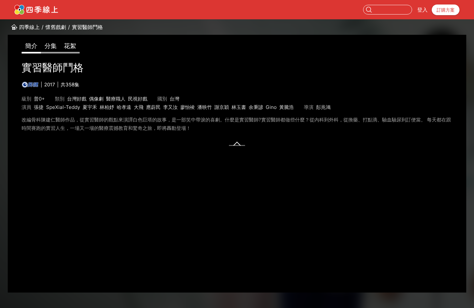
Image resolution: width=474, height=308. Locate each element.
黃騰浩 (286, 107)
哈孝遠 (124, 107)
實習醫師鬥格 (87, 27)
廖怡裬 (187, 107)
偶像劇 (96, 99)
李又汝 (170, 107)
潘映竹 (204, 107)
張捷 (39, 107)
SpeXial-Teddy (63, 107)
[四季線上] (36, 10)
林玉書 (239, 107)
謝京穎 (221, 107)
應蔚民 (153, 107)
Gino (271, 107)
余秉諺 (256, 107)
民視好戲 (137, 99)
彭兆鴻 (323, 107)
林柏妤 (107, 107)
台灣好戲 (76, 99)
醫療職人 (115, 99)
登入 (422, 9)
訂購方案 (446, 10)
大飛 (138, 107)
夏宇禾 (90, 107)
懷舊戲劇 (55, 27)
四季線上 (29, 27)
